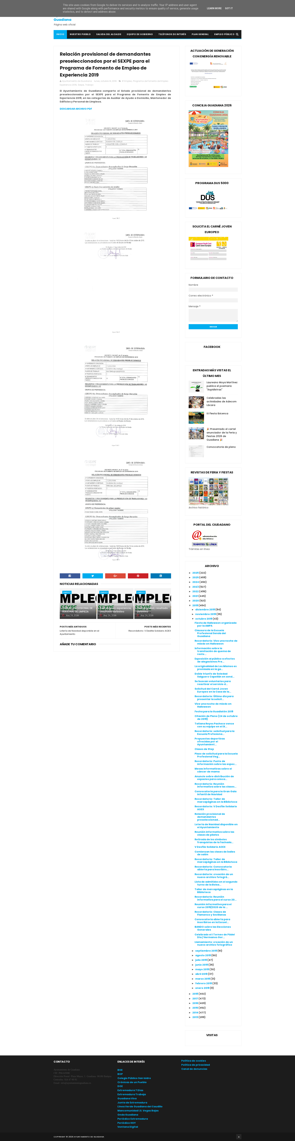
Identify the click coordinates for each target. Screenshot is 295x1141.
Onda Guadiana (127, 1114)
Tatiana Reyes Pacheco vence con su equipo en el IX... (214, 725)
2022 (195, 591)
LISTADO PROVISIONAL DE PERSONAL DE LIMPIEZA (77, 609)
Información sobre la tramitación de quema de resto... (213, 651)
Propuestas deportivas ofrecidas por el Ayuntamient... (210, 741)
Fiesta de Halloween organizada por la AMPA (215, 624)
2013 (195, 1017)
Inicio (60, 34)
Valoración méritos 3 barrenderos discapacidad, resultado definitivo (152, 606)
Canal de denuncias (194, 1069)
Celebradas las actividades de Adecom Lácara (221, 401)
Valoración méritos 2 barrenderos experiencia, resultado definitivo (115, 608)
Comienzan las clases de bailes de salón (215, 853)
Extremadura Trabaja (131, 1094)
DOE (120, 1086)
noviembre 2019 (205, 614)
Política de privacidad (195, 1065)
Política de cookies (193, 1060)
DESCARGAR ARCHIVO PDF (76, 108)
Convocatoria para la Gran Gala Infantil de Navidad (215, 793)
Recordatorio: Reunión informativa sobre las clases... (215, 785)
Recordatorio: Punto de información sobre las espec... (216, 762)
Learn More (214, 8)
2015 (195, 1007)
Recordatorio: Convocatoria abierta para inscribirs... (213, 868)
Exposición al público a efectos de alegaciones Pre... (215, 660)
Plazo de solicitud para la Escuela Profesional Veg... (216, 755)
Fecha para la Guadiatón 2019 (214, 711)
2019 (195, 605)
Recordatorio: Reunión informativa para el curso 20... (216, 898)
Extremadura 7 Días (130, 1090)
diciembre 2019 (205, 609)
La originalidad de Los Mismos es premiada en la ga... (216, 668)
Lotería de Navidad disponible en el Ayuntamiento (216, 826)
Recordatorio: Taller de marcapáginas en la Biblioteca (216, 800)
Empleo (67, 592)
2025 (195, 577)
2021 (195, 596)
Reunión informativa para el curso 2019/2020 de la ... (213, 906)
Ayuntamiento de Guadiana (69, 17)
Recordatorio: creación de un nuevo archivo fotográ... (214, 876)
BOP (120, 1074)
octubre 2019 (204, 618)
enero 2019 (202, 988)
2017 (195, 998)
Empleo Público (224, 34)
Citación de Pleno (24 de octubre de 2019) (216, 717)
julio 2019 (201, 960)
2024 (195, 582)
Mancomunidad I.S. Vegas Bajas (138, 1110)
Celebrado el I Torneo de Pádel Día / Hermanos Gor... (215, 936)
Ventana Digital (127, 1127)
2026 (195, 573)
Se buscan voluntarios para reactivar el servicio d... (213, 683)
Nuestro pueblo (80, 34)
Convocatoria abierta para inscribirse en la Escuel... (212, 921)
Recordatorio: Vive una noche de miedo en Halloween (216, 642)
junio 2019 (201, 964)
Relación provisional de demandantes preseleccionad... (210, 816)
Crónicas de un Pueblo (132, 1082)
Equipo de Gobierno (140, 34)
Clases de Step (204, 749)
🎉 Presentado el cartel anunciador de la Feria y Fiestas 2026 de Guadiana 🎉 (222, 434)
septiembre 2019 (206, 950)
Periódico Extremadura (132, 1119)
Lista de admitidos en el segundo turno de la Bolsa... (216, 883)
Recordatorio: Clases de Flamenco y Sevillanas (210, 913)
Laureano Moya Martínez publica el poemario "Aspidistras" (222, 386)
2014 (195, 1012)
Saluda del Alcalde (108, 34)
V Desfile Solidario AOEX (210, 847)
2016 (195, 1003)
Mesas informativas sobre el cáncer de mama (213, 770)
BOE (120, 1070)
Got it (229, 8)
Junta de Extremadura (132, 1102)
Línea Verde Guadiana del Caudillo (140, 1106)
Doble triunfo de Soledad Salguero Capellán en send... (214, 675)
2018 (195, 993)
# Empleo (127, 81)
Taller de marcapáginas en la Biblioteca (214, 891)
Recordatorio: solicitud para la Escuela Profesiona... (214, 732)
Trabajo (89, 84)
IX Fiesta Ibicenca (217, 413)
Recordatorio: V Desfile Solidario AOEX (216, 808)
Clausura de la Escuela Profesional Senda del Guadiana (210, 633)
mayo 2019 (202, 969)
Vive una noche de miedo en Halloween (213, 705)
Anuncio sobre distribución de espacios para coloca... (214, 778)
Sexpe (81, 84)
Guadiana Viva (127, 1098)
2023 (195, 587)
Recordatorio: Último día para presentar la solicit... (214, 698)
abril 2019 (201, 974)
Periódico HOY (126, 1123)
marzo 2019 (202, 978)
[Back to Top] (238, 1136)
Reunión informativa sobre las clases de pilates (214, 833)
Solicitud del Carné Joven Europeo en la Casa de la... (213, 690)
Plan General (200, 34)
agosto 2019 (203, 955)
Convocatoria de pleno (221, 447)
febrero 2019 (203, 983)
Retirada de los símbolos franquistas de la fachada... (214, 841)
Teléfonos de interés (172, 34)
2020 (195, 600)
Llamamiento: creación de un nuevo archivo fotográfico (214, 943)
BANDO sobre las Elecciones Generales (213, 928)
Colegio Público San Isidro (134, 1078)
